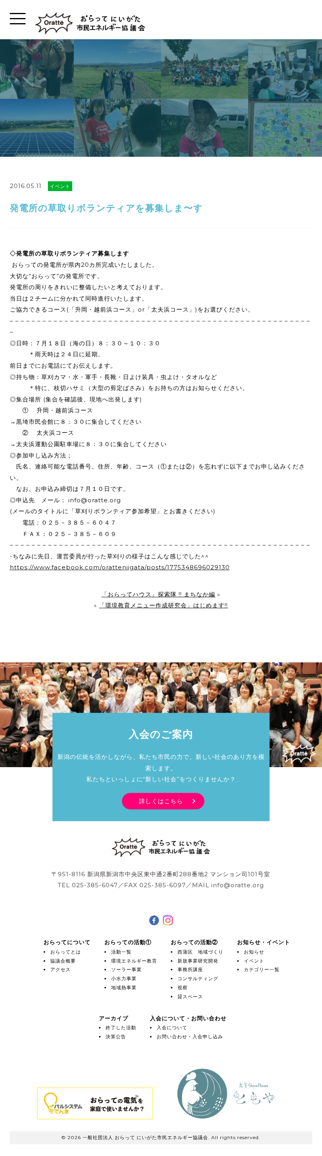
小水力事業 (124, 978)
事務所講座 (190, 969)
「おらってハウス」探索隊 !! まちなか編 (158, 594)
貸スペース (190, 996)
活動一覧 (121, 952)
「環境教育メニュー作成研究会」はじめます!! (163, 605)
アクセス (60, 969)
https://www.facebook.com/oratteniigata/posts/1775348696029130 (120, 567)
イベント (254, 961)
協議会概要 (63, 961)
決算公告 (116, 1036)
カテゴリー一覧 (262, 969)
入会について (172, 1027)
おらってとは (65, 952)
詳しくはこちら (161, 800)
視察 (182, 987)
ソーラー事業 (126, 969)
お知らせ (254, 952)
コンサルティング (197, 978)
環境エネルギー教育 (134, 961)
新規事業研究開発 (197, 961)
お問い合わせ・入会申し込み (190, 1036)
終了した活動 (121, 1027)
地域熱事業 (124, 987)
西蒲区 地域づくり (200, 952)
